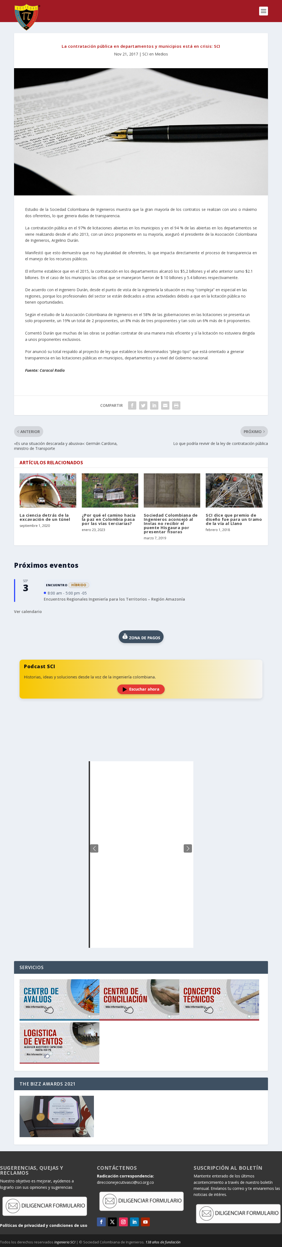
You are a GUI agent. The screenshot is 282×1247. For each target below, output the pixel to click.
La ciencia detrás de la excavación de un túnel (45, 517)
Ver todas (141, 747)
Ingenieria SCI (64, 1242)
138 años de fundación (162, 1242)
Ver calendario (28, 611)
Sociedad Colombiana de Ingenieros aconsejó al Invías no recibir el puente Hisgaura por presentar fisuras (171, 523)
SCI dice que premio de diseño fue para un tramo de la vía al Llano (234, 519)
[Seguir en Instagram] (123, 1221)
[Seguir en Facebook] (101, 1221)
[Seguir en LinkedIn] (134, 1221)
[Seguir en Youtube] (145, 1221)
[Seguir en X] (112, 1221)
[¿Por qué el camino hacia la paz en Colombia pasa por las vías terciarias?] (110, 490)
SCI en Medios (155, 54)
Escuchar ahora (144, 689)
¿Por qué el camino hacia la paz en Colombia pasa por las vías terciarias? (109, 519)
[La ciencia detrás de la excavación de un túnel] (48, 490)
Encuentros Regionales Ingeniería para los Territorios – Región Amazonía (114, 599)
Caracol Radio (52, 370)
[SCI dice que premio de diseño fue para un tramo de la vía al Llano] (234, 490)
